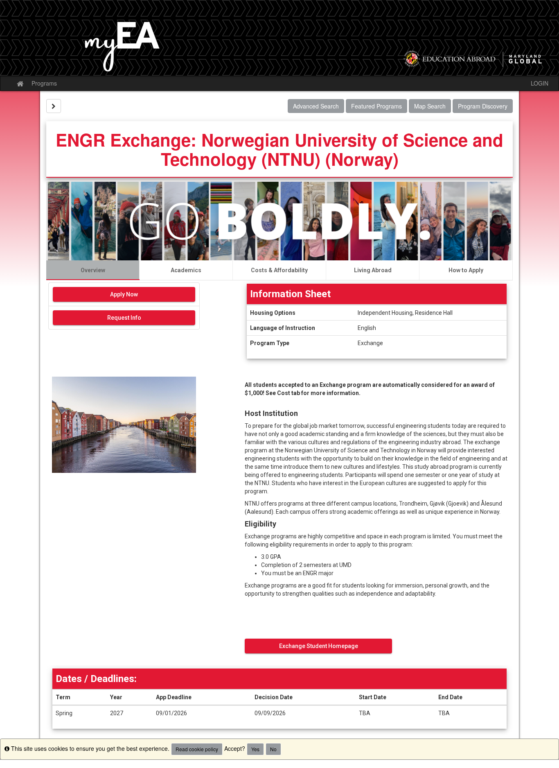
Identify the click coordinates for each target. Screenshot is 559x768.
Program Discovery (482, 106)
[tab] (93, 270)
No (273, 748)
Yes (255, 748)
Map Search (430, 106)
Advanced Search (316, 106)
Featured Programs (376, 106)
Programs (44, 83)
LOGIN (539, 83)
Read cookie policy (197, 748)
